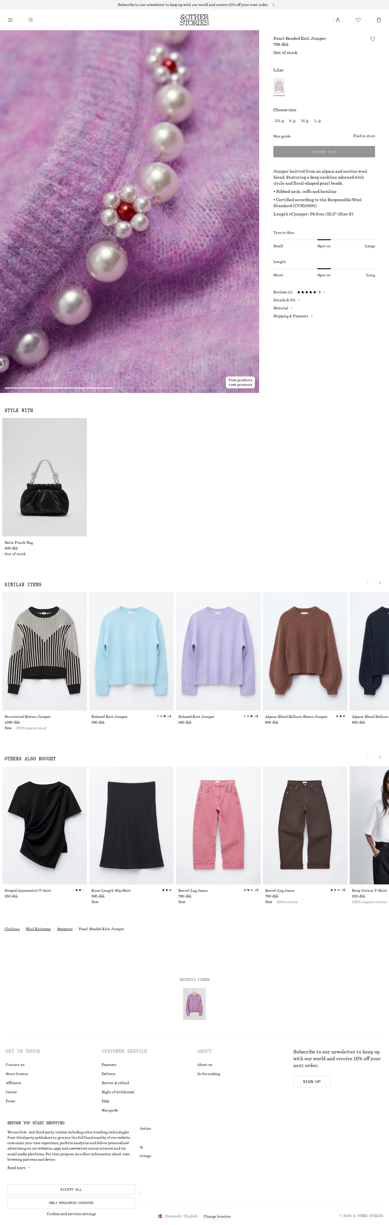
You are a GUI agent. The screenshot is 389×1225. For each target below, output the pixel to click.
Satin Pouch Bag (19, 542)
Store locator (17, 1074)
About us (204, 1065)
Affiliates (13, 1083)
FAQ (105, 1101)
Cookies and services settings (71, 1214)
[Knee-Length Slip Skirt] (131, 825)
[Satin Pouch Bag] (44, 477)
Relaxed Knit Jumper (109, 716)
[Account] (337, 20)
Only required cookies (71, 1203)
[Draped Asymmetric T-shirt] (44, 825)
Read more (16, 1168)
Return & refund (115, 1083)
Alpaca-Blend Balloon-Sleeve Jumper (296, 716)
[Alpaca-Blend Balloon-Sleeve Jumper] (305, 651)
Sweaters (65, 929)
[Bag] (378, 20)
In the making (208, 1074)
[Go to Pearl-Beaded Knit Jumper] (194, 1004)
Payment (109, 1065)
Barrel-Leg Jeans (193, 890)
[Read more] (194, 5)
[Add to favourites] (372, 39)
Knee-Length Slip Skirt (111, 890)
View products (240, 384)
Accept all (71, 1189)
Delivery (108, 1074)
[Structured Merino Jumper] (44, 651)
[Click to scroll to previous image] (367, 583)
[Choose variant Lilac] (279, 87)
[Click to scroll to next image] (379, 583)
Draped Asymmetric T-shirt (28, 890)
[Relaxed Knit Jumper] (131, 651)
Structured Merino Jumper (28, 716)
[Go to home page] (194, 20)
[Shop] (10, 20)
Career (11, 1092)
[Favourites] (358, 20)
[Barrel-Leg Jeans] (218, 825)
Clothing (12, 929)
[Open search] (31, 20)
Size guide (281, 136)
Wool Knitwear (38, 929)
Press (10, 1101)
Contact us (15, 1065)
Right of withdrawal (118, 1092)
